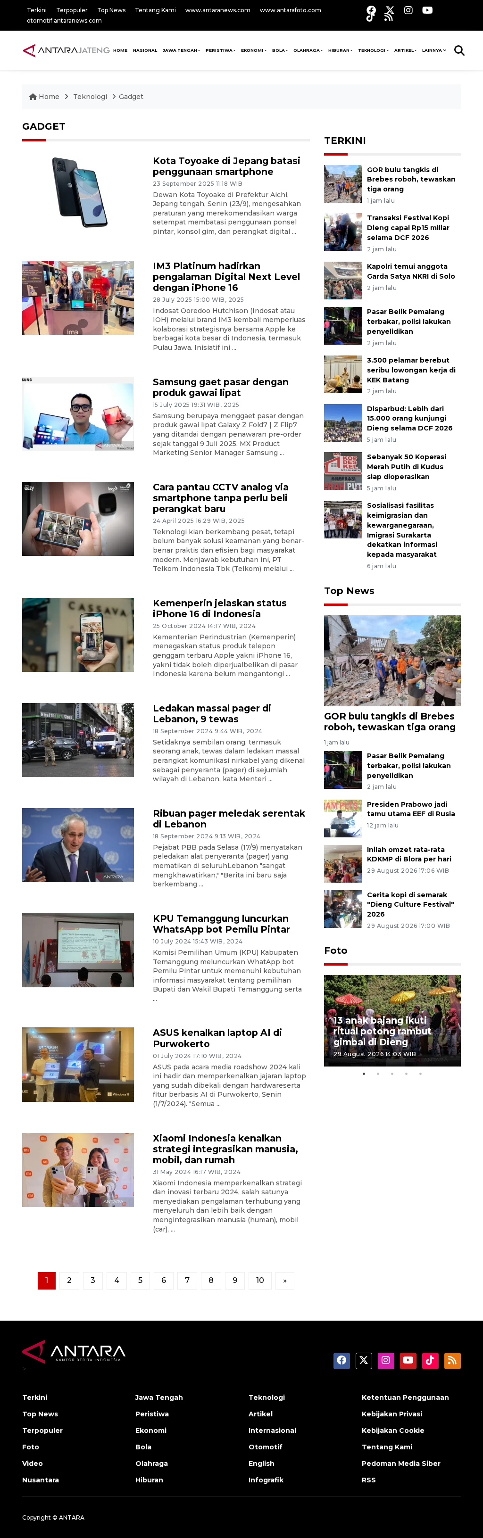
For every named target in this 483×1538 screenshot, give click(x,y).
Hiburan (149, 1480)
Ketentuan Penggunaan (405, 1397)
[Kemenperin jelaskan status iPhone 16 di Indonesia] (78, 634)
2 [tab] (378, 1073)
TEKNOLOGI (371, 50)
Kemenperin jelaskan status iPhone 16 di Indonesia (220, 608)
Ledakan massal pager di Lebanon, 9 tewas (212, 714)
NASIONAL (145, 50)
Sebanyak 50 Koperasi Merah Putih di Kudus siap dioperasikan (406, 467)
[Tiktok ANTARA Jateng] (370, 16)
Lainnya (432, 50)
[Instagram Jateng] (408, 10)
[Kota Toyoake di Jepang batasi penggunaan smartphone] (78, 192)
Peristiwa (152, 1414)
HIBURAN (339, 50)
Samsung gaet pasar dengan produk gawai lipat (221, 387)
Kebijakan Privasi (392, 1414)
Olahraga (151, 1463)
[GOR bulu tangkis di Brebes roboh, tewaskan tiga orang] (343, 183)
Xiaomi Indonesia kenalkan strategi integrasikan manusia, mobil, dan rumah (225, 1149)
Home (49, 96)
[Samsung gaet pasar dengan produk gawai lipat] (78, 413)
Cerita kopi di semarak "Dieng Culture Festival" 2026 (410, 905)
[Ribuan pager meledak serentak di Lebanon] (78, 844)
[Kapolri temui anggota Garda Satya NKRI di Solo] (343, 279)
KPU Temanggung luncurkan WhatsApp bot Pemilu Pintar (221, 924)
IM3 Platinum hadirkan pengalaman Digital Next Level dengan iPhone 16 (226, 276)
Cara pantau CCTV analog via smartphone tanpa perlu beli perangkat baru (221, 497)
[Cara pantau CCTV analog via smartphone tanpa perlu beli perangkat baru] (78, 518)
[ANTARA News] (66, 50)
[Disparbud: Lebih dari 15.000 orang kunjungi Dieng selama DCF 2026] (343, 422)
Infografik (266, 1480)
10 (260, 1280)
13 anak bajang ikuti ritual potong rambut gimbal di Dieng (382, 1031)
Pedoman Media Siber (401, 1463)
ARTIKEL (404, 50)
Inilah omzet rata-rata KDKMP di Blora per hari (409, 854)
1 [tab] (364, 1073)
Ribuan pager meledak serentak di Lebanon (229, 819)
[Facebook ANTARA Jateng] (371, 10)
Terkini (37, 10)
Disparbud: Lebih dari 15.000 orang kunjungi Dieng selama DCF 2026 (410, 419)
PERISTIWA (219, 50)
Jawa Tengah (180, 50)
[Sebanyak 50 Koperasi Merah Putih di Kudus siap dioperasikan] (343, 470)
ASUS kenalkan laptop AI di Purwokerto (217, 1038)
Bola (143, 1447)
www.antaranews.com (217, 10)
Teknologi (91, 96)
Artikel (261, 1414)
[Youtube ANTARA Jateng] (427, 10)
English (262, 1463)
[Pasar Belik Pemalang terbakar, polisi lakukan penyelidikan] (343, 325)
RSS (369, 1480)
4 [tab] (406, 1073)
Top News (111, 10)
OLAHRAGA (306, 50)
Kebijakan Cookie (393, 1430)
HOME (120, 50)
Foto (336, 950)
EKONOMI (252, 50)
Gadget (131, 96)
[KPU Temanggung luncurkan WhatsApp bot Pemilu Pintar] (78, 949)
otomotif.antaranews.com (64, 20)
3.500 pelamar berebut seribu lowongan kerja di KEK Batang (411, 370)
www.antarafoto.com (290, 10)
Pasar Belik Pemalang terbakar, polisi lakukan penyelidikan (409, 321)
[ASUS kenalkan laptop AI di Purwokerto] (78, 1063)
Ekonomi (151, 1430)
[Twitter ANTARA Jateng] (390, 10)
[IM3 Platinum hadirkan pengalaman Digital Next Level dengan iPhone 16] (78, 297)
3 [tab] (392, 1073)
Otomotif (266, 1447)
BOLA (278, 50)
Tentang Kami (155, 10)
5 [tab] (420, 1073)
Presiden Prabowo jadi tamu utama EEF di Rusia (411, 809)
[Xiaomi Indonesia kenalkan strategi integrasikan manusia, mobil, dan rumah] (78, 1169)
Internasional (272, 1430)
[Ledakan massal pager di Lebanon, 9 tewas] (78, 739)
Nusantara (40, 1480)
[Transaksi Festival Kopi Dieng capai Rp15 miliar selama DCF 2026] (343, 231)
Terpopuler (72, 10)
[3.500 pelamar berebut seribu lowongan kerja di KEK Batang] (343, 373)
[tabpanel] (392, 1020)
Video (32, 1463)
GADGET (44, 126)
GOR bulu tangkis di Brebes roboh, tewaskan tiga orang (411, 179)
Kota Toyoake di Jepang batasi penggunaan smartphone (226, 166)
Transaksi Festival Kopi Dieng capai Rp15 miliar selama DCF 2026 (408, 228)
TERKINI (345, 140)
